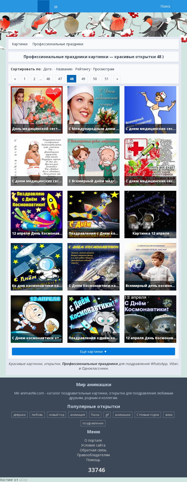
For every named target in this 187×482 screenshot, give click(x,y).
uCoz (23, 479)
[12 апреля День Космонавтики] (37, 214)
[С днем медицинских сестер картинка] (150, 161)
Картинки (20, 44)
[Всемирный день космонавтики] (150, 266)
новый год (56, 415)
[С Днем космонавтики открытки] (37, 318)
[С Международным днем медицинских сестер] (93, 109)
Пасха (95, 415)
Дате (47, 69)
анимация (77, 415)
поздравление (93, 423)
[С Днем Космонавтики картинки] (93, 266)
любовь (37, 415)
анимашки (123, 415)
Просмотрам (103, 69)
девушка (19, 415)
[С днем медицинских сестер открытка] (37, 161)
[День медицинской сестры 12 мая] (37, 109)
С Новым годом (148, 415)
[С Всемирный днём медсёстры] (93, 161)
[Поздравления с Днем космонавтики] (93, 214)
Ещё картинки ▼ (93, 351)
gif (107, 415)
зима (168, 415)
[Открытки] (31, 6)
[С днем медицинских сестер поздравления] (150, 109)
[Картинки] (43, 6)
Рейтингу (82, 69)
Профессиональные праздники (57, 44)
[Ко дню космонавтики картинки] (37, 266)
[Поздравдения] (68, 6)
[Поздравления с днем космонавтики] (93, 318)
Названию (64, 69)
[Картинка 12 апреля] (150, 214)
